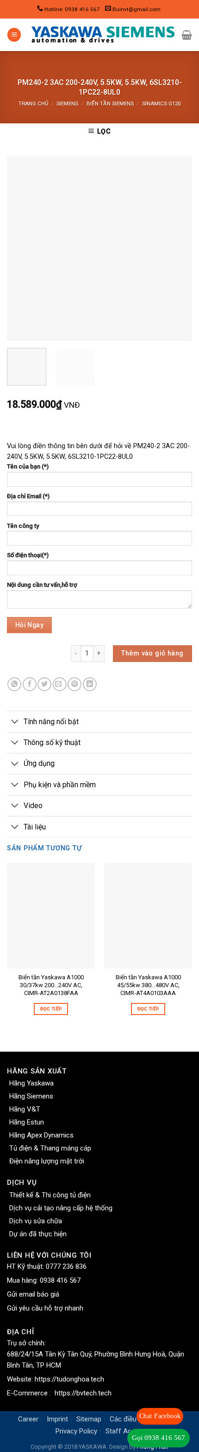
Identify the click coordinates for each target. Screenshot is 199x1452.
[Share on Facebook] (30, 684)
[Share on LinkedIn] (90, 684)
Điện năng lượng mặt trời (46, 1161)
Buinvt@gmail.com (136, 9)
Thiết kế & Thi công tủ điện (50, 1195)
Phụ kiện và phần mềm (60, 784)
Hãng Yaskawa (31, 1083)
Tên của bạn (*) (28, 466)
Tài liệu (35, 826)
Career (28, 1419)
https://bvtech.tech (83, 1393)
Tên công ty (23, 525)
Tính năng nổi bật (51, 721)
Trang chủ (33, 103)
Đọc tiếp (51, 1008)
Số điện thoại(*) (28, 555)
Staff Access (126, 1431)
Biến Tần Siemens (110, 103)
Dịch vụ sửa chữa (35, 1221)
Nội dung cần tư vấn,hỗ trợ (42, 584)
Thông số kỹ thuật (52, 742)
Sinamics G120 (161, 103)
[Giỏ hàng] (186, 35)
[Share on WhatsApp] (14, 684)
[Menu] (14, 35)
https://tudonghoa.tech (69, 1379)
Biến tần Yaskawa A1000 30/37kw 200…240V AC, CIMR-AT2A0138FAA (51, 985)
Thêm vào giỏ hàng (152, 653)
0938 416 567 (60, 1280)
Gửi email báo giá (33, 1294)
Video (33, 805)
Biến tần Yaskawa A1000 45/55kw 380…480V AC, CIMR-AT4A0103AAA (148, 985)
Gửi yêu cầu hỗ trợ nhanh (45, 1308)
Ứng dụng (39, 763)
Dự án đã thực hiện (38, 1234)
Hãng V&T (24, 1109)
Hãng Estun (26, 1122)
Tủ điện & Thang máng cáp (50, 1148)
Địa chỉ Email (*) (28, 496)
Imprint (57, 1419)
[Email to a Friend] (60, 684)
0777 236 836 (66, 1266)
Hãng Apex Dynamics (41, 1135)
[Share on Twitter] (44, 684)
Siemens (67, 103)
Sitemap (88, 1419)
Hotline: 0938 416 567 (72, 9)
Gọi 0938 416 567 (158, 1437)
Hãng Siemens (31, 1096)
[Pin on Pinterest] (74, 684)
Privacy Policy (76, 1431)
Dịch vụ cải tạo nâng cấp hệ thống (60, 1208)
